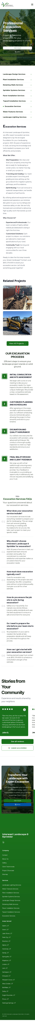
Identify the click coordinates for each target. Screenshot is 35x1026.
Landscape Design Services (11, 900)
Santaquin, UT (6, 972)
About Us (5, 859)
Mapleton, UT (6, 960)
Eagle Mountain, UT (8, 995)
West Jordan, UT (7, 983)
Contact (4, 855)
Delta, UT (5, 991)
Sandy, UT (5, 953)
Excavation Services (8, 916)
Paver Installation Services (10, 908)
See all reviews (17, 741)
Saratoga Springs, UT (9, 1003)
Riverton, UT (6, 941)
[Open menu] (32, 4)
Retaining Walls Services (10, 904)
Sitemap (5, 874)
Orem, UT (5, 929)
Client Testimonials (8, 867)
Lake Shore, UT (7, 933)
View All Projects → (17, 343)
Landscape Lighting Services (11, 885)
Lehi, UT (4, 968)
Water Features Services (10, 889)
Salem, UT (5, 926)
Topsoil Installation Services (11, 912)
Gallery (4, 863)
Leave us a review (19, 748)
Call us (18, 52)
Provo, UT (5, 999)
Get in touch (17, 48)
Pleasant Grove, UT (8, 980)
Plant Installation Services (10, 893)
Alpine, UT (5, 945)
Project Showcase (8, 870)
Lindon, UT (5, 964)
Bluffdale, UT (6, 987)
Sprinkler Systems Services (11, 896)
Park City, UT (6, 937)
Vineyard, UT (6, 976)
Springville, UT (6, 956)
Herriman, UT (6, 949)
